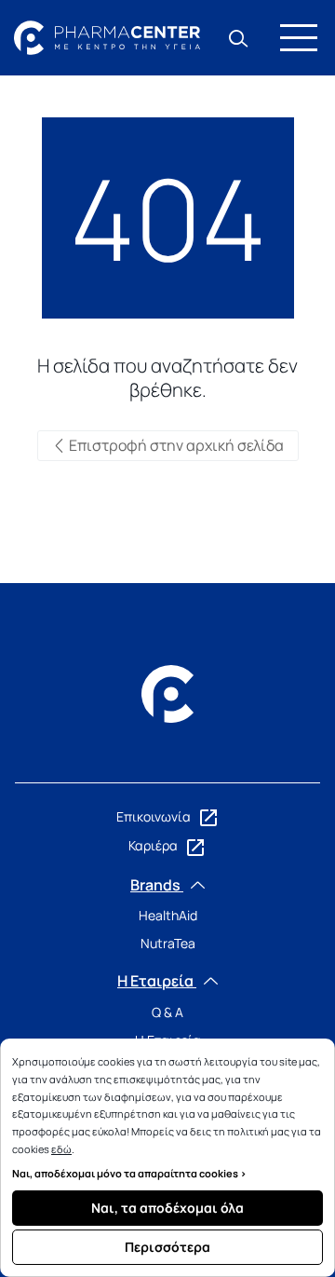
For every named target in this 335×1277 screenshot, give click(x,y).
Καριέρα (154, 845)
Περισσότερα (167, 1247)
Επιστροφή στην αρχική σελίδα (175, 445)
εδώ (61, 1149)
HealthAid (168, 915)
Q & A (167, 1012)
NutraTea (168, 943)
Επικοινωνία (155, 816)
